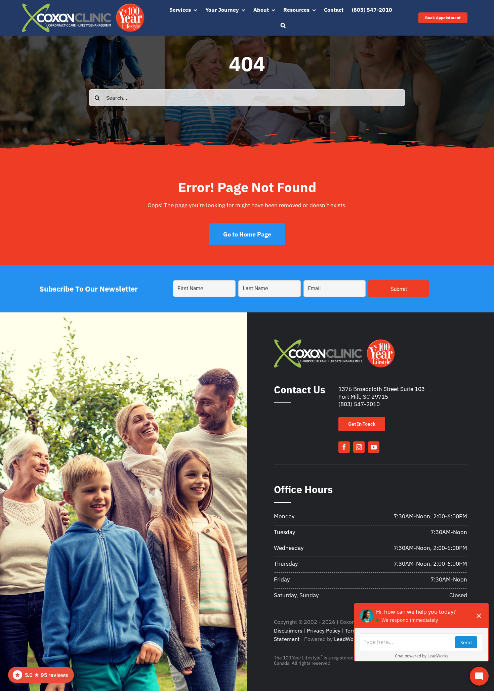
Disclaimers (288, 630)
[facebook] (344, 447)
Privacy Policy (323, 630)
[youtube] (373, 447)
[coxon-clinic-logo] (83, 6)
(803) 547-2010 (359, 404)
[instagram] (359, 447)
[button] (283, 25)
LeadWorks (347, 639)
